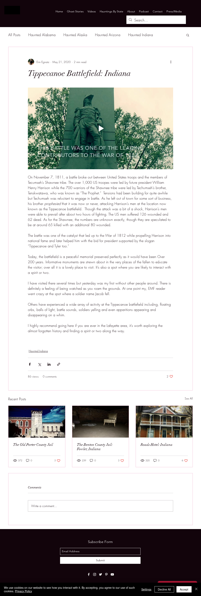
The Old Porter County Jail (33, 444)
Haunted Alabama (42, 34)
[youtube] (112, 574)
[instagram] (95, 574)
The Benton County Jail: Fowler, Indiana (95, 446)
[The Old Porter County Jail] (36, 422)
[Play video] (100, 128)
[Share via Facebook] (30, 364)
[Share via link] (58, 364)
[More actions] (170, 61)
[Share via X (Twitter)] (39, 364)
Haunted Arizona (107, 34)
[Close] (196, 589)
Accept (184, 589)
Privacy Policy (23, 591)
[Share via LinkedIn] (49, 364)
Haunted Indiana (140, 34)
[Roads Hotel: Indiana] (164, 422)
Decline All (164, 589)
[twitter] (100, 574)
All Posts (14, 34)
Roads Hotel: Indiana (157, 444)
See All (189, 398)
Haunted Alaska (75, 34)
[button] (188, 35)
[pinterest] (106, 574)
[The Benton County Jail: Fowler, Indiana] (100, 422)
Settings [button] (146, 589)
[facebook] (89, 574)
